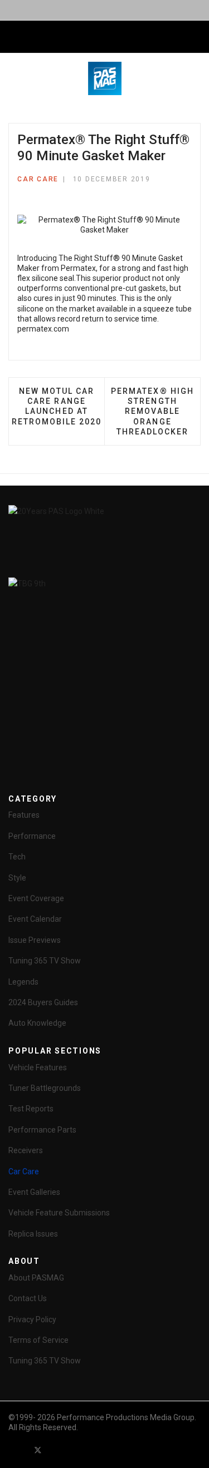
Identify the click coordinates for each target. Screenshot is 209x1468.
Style (17, 877)
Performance (32, 836)
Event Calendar (35, 919)
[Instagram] (98, 1450)
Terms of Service (38, 1340)
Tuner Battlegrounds (44, 1088)
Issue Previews (34, 940)
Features (24, 814)
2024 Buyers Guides (43, 1002)
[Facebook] (18, 1450)
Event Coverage (36, 898)
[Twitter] (38, 1450)
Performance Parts (42, 1129)
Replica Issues (33, 1233)
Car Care (38, 179)
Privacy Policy (32, 1319)
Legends (23, 981)
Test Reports (31, 1108)
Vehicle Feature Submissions (59, 1212)
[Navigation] (12, 37)
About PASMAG (36, 1277)
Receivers (25, 1150)
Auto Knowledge (37, 1023)
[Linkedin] (78, 1450)
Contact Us (27, 1298)
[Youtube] (58, 1450)
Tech (17, 856)
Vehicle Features (37, 1067)
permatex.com (43, 328)
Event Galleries (34, 1192)
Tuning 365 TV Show (44, 960)
